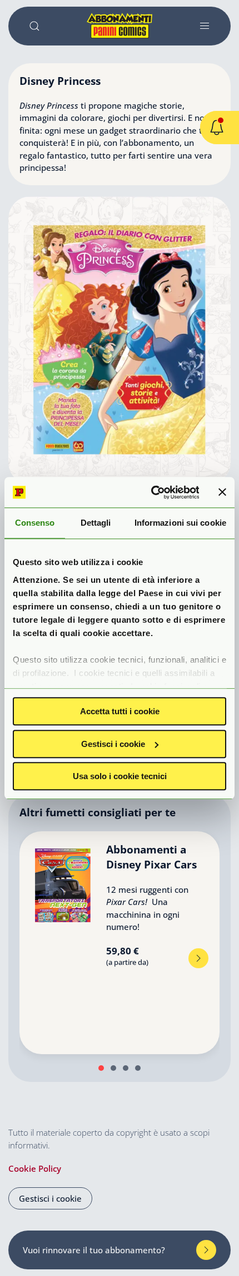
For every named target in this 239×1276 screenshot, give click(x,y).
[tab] (101, 1068)
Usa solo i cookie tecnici (120, 776)
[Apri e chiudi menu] (204, 26)
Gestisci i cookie (113, 744)
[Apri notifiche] (216, 127)
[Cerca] (34, 26)
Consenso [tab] (35, 522)
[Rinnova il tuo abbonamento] (206, 1250)
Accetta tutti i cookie (120, 711)
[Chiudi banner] (222, 492)
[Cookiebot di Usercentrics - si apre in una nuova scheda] (151, 492)
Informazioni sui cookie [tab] (180, 522)
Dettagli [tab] (96, 522)
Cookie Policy (34, 1168)
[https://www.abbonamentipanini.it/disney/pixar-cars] (198, 958)
